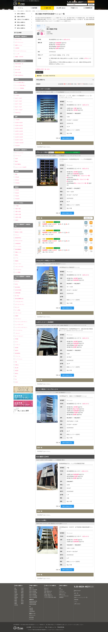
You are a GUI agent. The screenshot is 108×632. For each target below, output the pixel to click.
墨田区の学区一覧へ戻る (43, 69)
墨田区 (22, 592)
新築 (16, 174)
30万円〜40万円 (19, 134)
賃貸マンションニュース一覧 (80, 597)
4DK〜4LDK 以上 (19, 75)
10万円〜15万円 (19, 122)
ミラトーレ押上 (41, 520)
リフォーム (17, 356)
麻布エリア (46, 588)
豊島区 (22, 595)
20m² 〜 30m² (18, 98)
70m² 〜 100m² (18, 109)
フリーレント (18, 155)
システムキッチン (19, 301)
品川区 (15, 591)
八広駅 (75, 108)
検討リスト (75, 8)
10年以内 (17, 183)
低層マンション (18, 45)
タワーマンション (19, 42)
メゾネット (17, 344)
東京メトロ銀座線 (32, 594)
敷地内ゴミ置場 (18, 232)
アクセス (91, 1)
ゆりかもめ (31, 618)
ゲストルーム (18, 269)
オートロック (18, 229)
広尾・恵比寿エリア (48, 591)
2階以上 (17, 364)
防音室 (16, 347)
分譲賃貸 (17, 48)
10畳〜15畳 (18, 208)
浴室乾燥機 (17, 292)
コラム (75, 601)
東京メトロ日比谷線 (33, 592)
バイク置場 (17, 272)
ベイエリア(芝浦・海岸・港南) (50, 597)
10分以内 (17, 198)
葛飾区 (15, 603)
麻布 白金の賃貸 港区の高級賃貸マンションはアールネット (44, 629)
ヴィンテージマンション (20, 51)
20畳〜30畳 (18, 214)
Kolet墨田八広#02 (42, 456)
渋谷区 (22, 589)
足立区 (22, 601)
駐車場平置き (18, 237)
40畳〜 (17, 220)
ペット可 (17, 53)
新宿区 (15, 589)
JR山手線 (31, 608)
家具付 (16, 350)
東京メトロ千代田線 (33, 595)
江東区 (22, 591)
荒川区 (22, 600)
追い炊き (17, 295)
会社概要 (28, 627)
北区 (22, 598)
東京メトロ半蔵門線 (33, 597)
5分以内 (17, 193)
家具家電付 (17, 353)
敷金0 (16, 161)
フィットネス (18, 246)
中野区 (15, 598)
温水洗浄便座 (18, 290)
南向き (16, 373)
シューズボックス (19, 324)
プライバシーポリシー (38, 627)
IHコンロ (17, 307)
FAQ (46, 627)
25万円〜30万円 (19, 131)
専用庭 (16, 339)
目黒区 (15, 595)
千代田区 (16, 594)
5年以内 (17, 180)
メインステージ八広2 (43, 89)
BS (16, 376)
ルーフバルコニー (19, 336)
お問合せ (86, 58)
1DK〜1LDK (18, 66)
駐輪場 (16, 260)
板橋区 (15, 600)
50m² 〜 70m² (18, 107)
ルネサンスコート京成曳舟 (45, 322)
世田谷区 (16, 597)
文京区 (22, 594)
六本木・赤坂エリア (48, 594)
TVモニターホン (19, 240)
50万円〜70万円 (19, 140)
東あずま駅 (76, 409)
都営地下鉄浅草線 (32, 604)
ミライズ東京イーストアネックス (47, 389)
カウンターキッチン (19, 304)
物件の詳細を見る (67, 138)
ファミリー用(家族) (19, 88)
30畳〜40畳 (18, 217)
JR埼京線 (31, 609)
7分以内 (17, 195)
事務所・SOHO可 (19, 56)
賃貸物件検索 (77, 595)
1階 (16, 362)
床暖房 (16, 315)
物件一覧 (48, 8)
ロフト (16, 341)
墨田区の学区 (28, 11)
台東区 (15, 592)
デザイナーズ (18, 39)
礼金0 (16, 158)
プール (16, 258)
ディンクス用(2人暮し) (20, 85)
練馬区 (22, 603)
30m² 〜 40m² (18, 101)
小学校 (33, 11)
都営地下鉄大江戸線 (33, 601)
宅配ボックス (18, 252)
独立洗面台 (17, 287)
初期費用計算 (88, 8)
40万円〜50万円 (19, 137)
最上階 (16, 367)
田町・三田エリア (47, 592)
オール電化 (17, 310)
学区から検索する (20, 11)
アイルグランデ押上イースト (45, 260)
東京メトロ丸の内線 (33, 589)
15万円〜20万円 (19, 125)
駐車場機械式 (18, 249)
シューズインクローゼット (21, 327)
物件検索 (34, 8)
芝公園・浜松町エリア (48, 595)
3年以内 (17, 177)
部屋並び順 (88, 218)
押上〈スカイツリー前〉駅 (81, 183)
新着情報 (76, 599)
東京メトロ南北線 (32, 591)
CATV (16, 382)
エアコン (17, 281)
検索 (92, 4)
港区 (15, 588)
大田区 (22, 597)
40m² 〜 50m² (18, 104)
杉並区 (15, 601)
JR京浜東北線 (32, 611)
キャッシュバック (19, 152)
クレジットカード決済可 (20, 167)
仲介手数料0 (18, 164)
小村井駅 (57, 44)
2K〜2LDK (17, 69)
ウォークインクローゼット (21, 321)
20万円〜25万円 (19, 128)
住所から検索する (18, 585)
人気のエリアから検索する (50, 585)
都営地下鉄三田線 (32, 602)
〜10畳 (16, 205)
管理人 (16, 255)
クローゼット (18, 318)
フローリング (18, 313)
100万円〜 (17, 145)
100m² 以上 (18, 112)
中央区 (22, 588)
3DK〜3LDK (18, 72)
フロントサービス (19, 266)
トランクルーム (18, 330)
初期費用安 (61, 597)
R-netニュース (52, 627)
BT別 (16, 284)
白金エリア (46, 589)
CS (16, 379)
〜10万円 (17, 119)
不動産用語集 (60, 627)
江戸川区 (16, 604)
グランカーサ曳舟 (42, 152)
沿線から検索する (33, 585)
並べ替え (38, 72)
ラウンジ (17, 235)
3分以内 (17, 190)
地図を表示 (67, 39)
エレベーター (18, 263)
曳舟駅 (58, 46)
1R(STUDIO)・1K (19, 63)
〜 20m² (17, 95)
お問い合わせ (61, 8)
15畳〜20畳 (18, 211)
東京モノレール (32, 614)
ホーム (21, 8)
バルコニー (17, 333)
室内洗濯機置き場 (19, 298)
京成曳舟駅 (58, 42)
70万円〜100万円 (19, 142)
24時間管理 (18, 243)
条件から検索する (63, 585)
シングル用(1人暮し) (19, 82)
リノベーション (18, 359)
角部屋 (16, 370)
